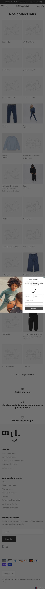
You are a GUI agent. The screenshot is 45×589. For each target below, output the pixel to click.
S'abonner (33, 308)
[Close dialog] (44, 277)
